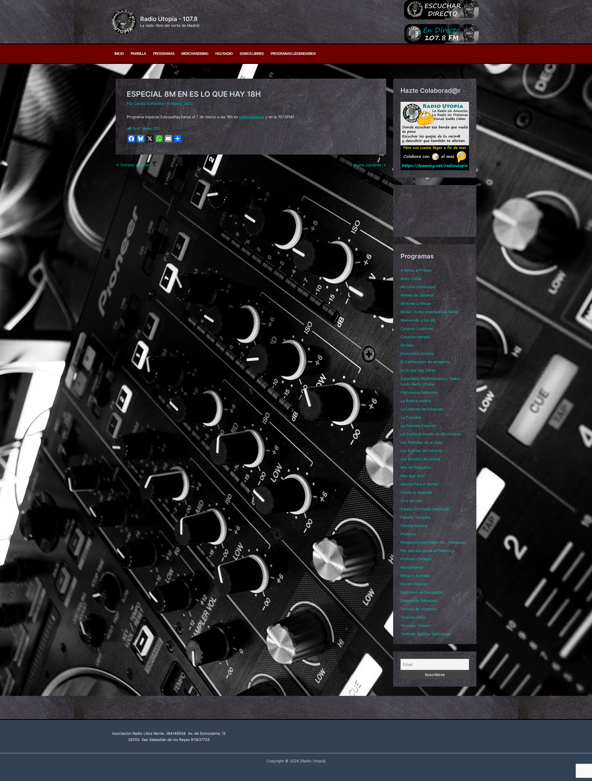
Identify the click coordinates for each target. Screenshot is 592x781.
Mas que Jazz (413, 475)
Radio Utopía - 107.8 (169, 18)
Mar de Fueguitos (416, 467)
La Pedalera (411, 417)
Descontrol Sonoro (417, 353)
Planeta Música (414, 525)
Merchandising (194, 53)
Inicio (119, 53)
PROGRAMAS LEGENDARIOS (293, 53)
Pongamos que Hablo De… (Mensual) (433, 542)
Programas (163, 53)
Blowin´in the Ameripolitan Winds (430, 312)
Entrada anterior (132, 165)
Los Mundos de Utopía (420, 459)
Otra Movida (411, 500)
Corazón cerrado (415, 337)
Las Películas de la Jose (421, 442)
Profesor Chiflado (416, 559)
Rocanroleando (414, 584)
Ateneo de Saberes (417, 295)
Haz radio (224, 53)
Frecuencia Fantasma (419, 392)
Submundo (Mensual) (419, 600)
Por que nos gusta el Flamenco (428, 550)
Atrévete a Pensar (416, 303)
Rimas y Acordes (415, 575)
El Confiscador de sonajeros (425, 362)
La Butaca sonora (416, 400)
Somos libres (252, 53)
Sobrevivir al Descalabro (422, 592)
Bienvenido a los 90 (418, 320)
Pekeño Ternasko (416, 517)
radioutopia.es (251, 117)
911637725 (200, 739)
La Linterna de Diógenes (422, 409)
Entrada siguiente (368, 165)
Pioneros (408, 534)
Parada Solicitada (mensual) (425, 509)
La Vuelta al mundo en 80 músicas (431, 434)
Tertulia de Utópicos (418, 609)
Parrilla (138, 53)
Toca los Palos (413, 617)
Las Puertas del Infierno (421, 450)
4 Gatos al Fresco (416, 270)
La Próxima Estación (418, 425)
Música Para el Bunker (420, 484)
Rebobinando (412, 567)
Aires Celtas (411, 278)
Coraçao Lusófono (417, 328)
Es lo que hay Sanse (418, 370)
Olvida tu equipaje (416, 492)
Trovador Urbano (416, 625)
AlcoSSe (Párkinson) (418, 287)
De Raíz (407, 345)
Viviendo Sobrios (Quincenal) (426, 634)
